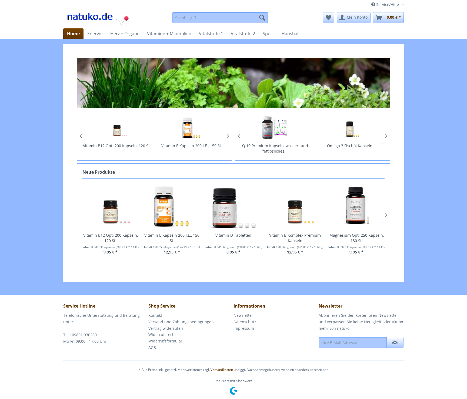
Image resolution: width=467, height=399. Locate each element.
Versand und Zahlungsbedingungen (181, 321)
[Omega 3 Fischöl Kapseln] (350, 128)
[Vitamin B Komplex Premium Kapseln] (295, 207)
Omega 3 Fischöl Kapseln (349, 145)
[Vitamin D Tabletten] (233, 207)
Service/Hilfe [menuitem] (387, 4)
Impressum (244, 328)
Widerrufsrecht (162, 334)
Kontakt (155, 315)
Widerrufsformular (165, 341)
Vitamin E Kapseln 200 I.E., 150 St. (191, 145)
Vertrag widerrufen (165, 328)
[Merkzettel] (328, 17)
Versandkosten (222, 369)
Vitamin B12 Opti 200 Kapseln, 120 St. (117, 145)
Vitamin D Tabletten (233, 235)
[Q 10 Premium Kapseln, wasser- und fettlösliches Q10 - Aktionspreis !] (275, 128)
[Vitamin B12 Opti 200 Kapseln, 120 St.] (117, 128)
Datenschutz (245, 321)
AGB (152, 347)
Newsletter (243, 315)
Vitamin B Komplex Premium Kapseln (295, 238)
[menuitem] (220, 17)
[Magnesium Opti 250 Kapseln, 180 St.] (356, 207)
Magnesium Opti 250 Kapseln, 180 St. (356, 238)
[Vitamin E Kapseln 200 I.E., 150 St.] (191, 128)
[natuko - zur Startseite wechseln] (98, 19)
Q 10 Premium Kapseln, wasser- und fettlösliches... (275, 148)
